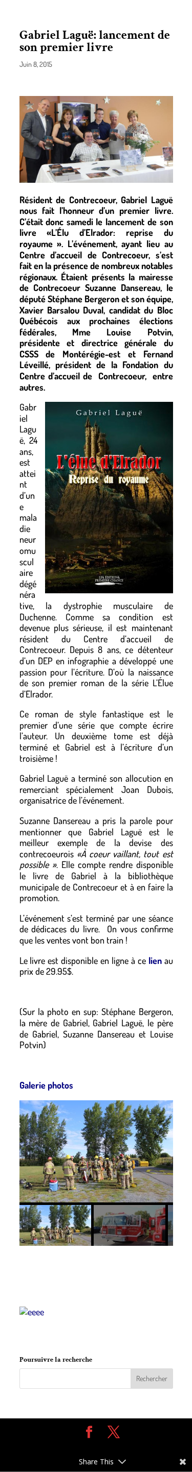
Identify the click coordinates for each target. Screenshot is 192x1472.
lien (154, 960)
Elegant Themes (88, 1447)
